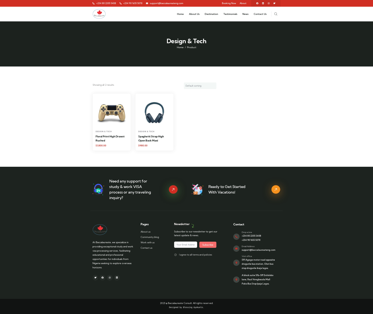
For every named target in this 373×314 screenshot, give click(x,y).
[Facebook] (257, 3)
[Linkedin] (263, 3)
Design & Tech (104, 131)
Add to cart (113, 123)
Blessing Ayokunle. (193, 307)
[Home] (99, 14)
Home (180, 47)
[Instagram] (269, 3)
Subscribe (207, 244)
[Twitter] (274, 3)
